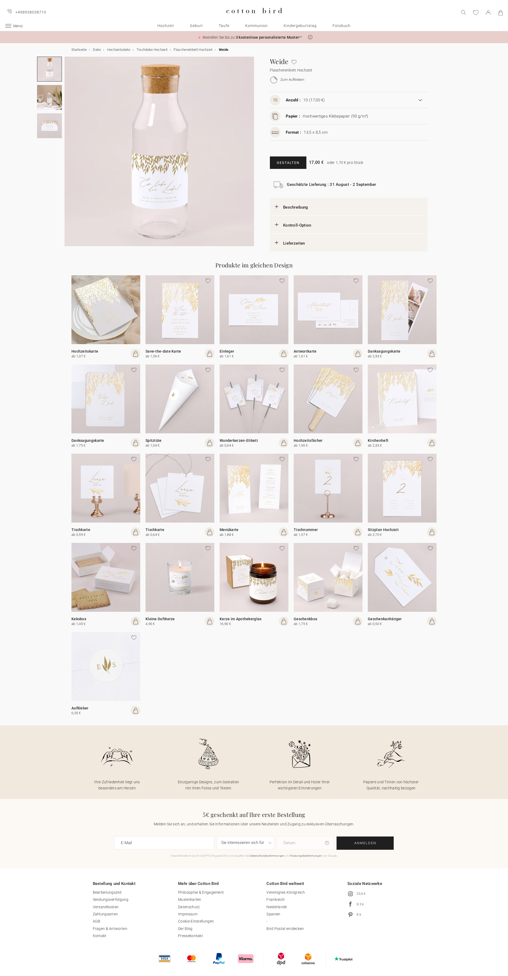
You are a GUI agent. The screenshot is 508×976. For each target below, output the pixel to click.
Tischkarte (80, 530)
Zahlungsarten (105, 914)
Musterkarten (189, 899)
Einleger (227, 351)
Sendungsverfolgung (110, 899)
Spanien (273, 914)
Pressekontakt (190, 936)
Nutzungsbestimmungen (306, 855)
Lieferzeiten (294, 243)
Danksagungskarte (384, 351)
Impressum (187, 914)
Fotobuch (342, 26)
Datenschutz (189, 907)
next (68, 154)
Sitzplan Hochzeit (383, 530)
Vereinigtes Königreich (285, 892)
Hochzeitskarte (84, 351)
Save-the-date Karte (163, 351)
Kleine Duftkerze (160, 619)
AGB (97, 921)
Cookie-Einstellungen (196, 921)
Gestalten (288, 163)
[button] (310, 37)
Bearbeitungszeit (107, 892)
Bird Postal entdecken (285, 928)
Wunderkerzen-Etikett (239, 440)
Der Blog (185, 928)
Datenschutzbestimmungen (267, 855)
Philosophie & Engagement (201, 892)
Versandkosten (106, 907)
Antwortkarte (305, 351)
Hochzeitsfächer (308, 440)
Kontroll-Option (297, 225)
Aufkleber (80, 708)
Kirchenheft (378, 440)
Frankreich (275, 899)
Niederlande (276, 907)
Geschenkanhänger (385, 619)
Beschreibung (295, 207)
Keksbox (78, 619)
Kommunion (256, 26)
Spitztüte (154, 440)
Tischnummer (306, 530)
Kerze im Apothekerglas (241, 619)
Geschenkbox (305, 619)
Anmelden (365, 843)
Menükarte (229, 530)
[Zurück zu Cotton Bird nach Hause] (254, 17)
